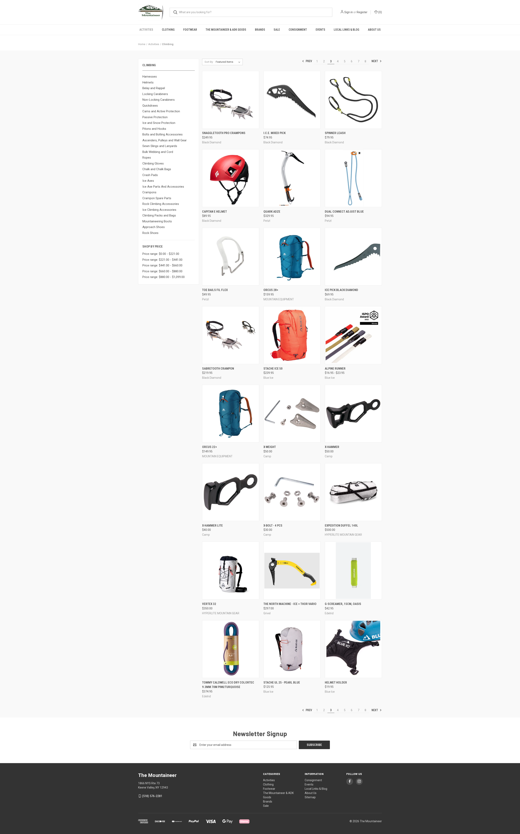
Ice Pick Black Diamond (341, 290)
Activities (146, 29)
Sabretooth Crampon (218, 368)
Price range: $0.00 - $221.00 (160, 254)
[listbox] (229, 62)
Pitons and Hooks (154, 129)
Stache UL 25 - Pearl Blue (281, 682)
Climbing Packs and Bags (159, 215)
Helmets (148, 82)
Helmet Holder (336, 682)
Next (375, 61)
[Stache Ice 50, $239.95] (292, 335)
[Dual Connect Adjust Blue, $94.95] (353, 178)
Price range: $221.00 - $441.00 (162, 260)
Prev (308, 61)
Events (320, 29)
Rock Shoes (150, 233)
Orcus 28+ (270, 290)
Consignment (298, 29)
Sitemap (310, 797)
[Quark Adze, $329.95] (292, 178)
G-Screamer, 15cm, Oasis (343, 604)
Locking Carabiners (155, 94)
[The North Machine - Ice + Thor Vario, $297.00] (292, 570)
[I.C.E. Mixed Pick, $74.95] (292, 100)
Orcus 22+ (209, 447)
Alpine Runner (335, 368)
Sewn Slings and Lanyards (159, 146)
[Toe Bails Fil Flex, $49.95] (230, 256)
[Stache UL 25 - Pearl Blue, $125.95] (292, 649)
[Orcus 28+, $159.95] (292, 256)
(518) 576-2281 (152, 796)
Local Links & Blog (346, 29)
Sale (277, 29)
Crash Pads (150, 175)
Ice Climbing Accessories (159, 210)
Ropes (146, 157)
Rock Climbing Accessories (160, 204)
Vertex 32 (209, 604)
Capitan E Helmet (214, 211)
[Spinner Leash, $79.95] (353, 100)
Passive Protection (155, 117)
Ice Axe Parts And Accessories (163, 186)
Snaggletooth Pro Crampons (223, 133)
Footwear (190, 29)
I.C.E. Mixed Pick (274, 133)
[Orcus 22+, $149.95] (230, 413)
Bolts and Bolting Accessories (162, 134)
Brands (260, 29)
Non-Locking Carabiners (158, 100)
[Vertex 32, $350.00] (230, 570)
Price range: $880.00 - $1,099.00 (163, 277)
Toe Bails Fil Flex (215, 290)
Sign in (348, 12)
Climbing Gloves (153, 163)
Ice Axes (148, 181)
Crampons (149, 192)
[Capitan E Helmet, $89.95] (230, 178)
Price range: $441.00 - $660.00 (162, 265)
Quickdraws (150, 105)
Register (362, 12)
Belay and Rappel (153, 88)
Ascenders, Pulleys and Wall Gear (164, 140)
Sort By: (209, 61)
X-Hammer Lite (212, 525)
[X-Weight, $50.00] (292, 413)
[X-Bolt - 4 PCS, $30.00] (292, 492)
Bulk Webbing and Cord (157, 152)
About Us (374, 29)
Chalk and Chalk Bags (156, 169)
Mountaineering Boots (157, 221)
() (380, 12)
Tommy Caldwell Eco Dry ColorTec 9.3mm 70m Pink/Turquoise (228, 685)
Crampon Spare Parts (156, 198)
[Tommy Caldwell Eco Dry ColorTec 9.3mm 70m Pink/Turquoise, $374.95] (230, 649)
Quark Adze (271, 211)
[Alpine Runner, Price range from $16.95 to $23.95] (353, 335)
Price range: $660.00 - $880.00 (162, 271)
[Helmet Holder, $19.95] (353, 649)
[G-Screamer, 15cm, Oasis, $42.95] (353, 570)
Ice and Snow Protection (158, 123)
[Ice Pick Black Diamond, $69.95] (353, 256)
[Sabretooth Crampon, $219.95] (230, 335)
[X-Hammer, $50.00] (353, 413)
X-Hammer (332, 447)
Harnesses (149, 76)
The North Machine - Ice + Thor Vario (289, 604)
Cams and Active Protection (161, 111)
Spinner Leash (335, 133)
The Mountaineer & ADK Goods (226, 29)
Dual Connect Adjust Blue (344, 211)
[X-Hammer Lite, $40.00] (230, 492)
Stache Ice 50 (273, 368)
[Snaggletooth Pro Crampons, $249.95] (230, 100)
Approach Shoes (153, 227)
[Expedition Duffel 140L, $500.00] (353, 492)
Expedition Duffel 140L (341, 525)
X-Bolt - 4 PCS (272, 525)
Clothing (168, 29)
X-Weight (269, 447)
